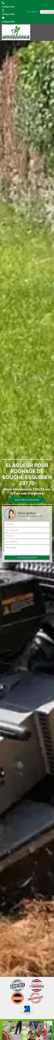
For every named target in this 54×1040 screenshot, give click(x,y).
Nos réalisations (27, 500)
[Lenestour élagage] (16, 32)
